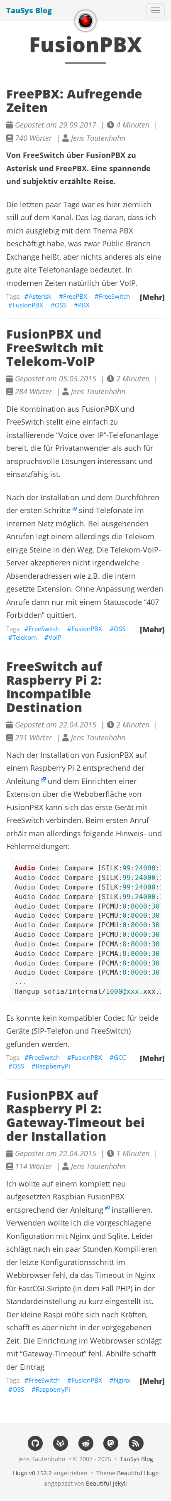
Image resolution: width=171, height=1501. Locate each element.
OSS (60, 305)
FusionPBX (27, 305)
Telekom (24, 637)
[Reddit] (85, 1443)
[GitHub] (35, 1443)
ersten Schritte (45, 510)
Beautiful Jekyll (106, 1483)
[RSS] (136, 1443)
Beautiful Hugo (138, 1473)
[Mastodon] (110, 1443)
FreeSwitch (114, 296)
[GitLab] (60, 1443)
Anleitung (22, 781)
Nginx (122, 1380)
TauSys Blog (29, 10)
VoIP (55, 637)
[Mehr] (152, 297)
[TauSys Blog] (85, 20)
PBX (84, 305)
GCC (120, 1057)
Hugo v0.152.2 (32, 1473)
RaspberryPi (53, 1066)
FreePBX (75, 296)
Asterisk (40, 296)
